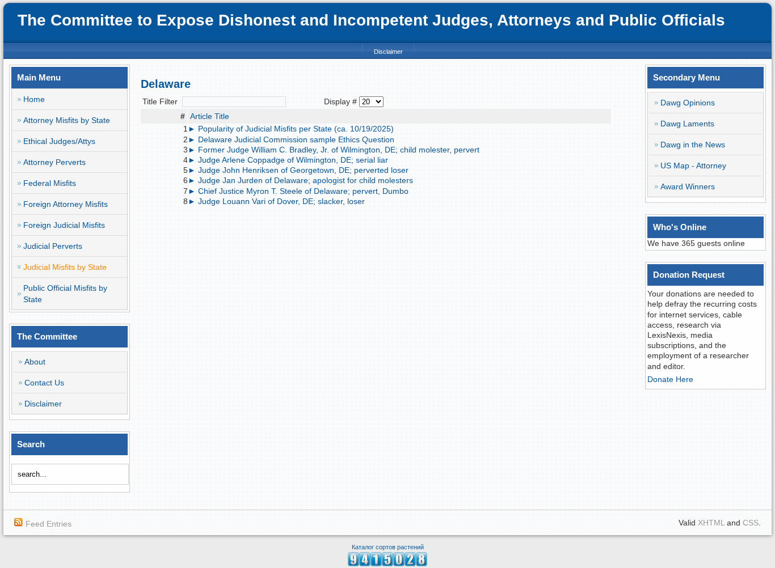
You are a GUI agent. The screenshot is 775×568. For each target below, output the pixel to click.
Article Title (209, 116)
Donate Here (670, 379)
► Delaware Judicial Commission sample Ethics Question (291, 139)
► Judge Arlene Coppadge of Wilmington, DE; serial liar (288, 159)
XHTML (711, 522)
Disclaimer (388, 51)
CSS (751, 522)
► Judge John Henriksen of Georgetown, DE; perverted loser (298, 170)
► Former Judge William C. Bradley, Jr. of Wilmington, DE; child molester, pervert (333, 149)
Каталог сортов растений (388, 547)
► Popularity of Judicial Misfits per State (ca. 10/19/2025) (291, 128)
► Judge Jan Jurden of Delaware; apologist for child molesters (300, 180)
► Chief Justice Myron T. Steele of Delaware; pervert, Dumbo (298, 191)
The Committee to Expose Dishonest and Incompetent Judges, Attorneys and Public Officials (371, 20)
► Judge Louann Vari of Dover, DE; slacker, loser (276, 201)
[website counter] (387, 563)
